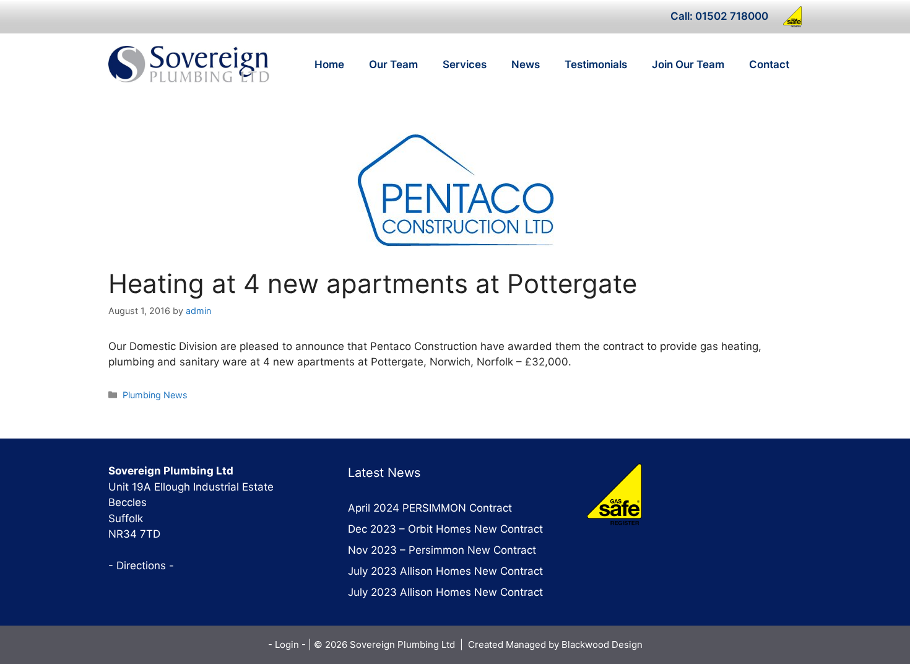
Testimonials (596, 64)
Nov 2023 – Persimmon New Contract (442, 550)
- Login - (288, 644)
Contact (769, 64)
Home (329, 64)
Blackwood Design (602, 644)
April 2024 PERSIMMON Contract (430, 508)
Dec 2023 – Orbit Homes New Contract (445, 529)
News (525, 64)
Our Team (393, 64)
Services (465, 64)
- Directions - (141, 565)
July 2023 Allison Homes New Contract (445, 571)
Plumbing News (155, 395)
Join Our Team (688, 64)
